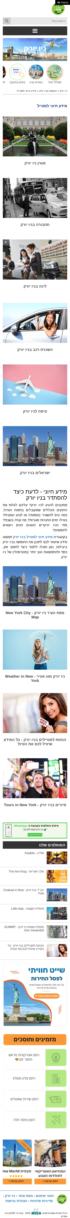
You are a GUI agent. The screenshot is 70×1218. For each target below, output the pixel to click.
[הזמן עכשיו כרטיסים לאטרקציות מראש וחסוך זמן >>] (35, 1057)
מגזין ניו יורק (35, 163)
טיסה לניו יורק (35, 411)
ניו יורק (63, 90)
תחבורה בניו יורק (35, 225)
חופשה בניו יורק (48, 90)
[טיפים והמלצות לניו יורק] (16, 73)
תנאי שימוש (45, 1196)
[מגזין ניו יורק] (35, 136)
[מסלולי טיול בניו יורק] (53, 73)
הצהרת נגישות (16, 1201)
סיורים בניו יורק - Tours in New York (35, 805)
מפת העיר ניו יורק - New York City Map (35, 615)
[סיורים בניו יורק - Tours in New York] (35, 778)
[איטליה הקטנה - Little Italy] (57, 913)
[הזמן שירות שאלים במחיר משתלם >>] (35, 1099)
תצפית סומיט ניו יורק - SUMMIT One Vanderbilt (24, 928)
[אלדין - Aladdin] (57, 857)
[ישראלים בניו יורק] (35, 446)
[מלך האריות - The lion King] (57, 876)
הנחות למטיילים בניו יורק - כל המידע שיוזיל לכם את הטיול (35, 742)
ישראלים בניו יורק (35, 473)
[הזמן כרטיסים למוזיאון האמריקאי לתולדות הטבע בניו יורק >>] (50, 1161)
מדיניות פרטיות (41, 1201)
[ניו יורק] (35, 49)
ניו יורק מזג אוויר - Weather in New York (35, 678)
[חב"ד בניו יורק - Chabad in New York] (57, 894)
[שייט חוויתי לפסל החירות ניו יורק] (35, 994)
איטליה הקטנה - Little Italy (27, 908)
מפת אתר (25, 1196)
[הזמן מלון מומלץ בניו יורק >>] (35, 1078)
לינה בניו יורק (35, 286)
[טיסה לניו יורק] (35, 384)
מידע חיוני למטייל (26, 90)
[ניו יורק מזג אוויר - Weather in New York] (35, 649)
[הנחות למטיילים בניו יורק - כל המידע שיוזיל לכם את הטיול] (35, 713)
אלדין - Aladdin (34, 853)
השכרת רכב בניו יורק (35, 350)
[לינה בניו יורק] (35, 259)
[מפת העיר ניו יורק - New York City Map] (35, 586)
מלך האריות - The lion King (26, 871)
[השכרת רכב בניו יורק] (35, 323)
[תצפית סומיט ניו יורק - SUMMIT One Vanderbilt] (57, 931)
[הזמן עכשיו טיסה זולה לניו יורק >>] (35, 1119)
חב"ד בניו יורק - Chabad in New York (23, 891)
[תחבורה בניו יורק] (35, 198)
